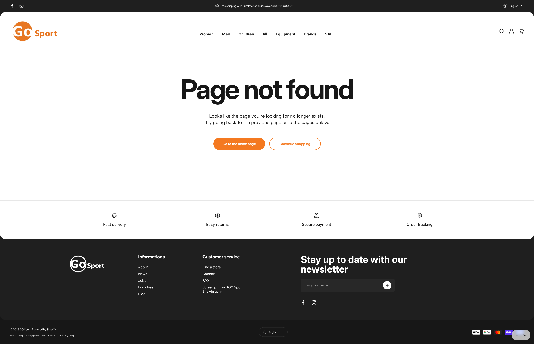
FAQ (205, 280)
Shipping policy (67, 335)
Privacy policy (32, 335)
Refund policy (16, 335)
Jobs (142, 280)
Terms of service (49, 335)
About (143, 267)
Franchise (145, 287)
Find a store (211, 267)
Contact (208, 274)
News (142, 274)
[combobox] (513, 6)
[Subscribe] (387, 285)
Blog (141, 294)
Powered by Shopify (44, 329)
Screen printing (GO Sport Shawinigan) (222, 289)
